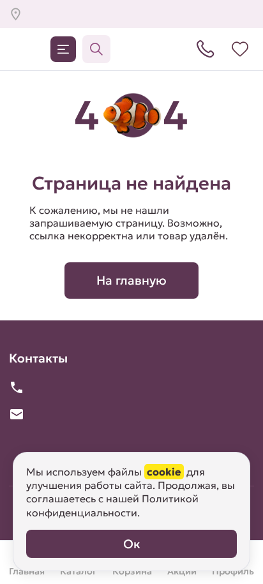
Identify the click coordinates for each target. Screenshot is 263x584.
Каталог (63, 49)
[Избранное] (240, 49)
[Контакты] (206, 49)
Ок (131, 543)
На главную (131, 280)
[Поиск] (96, 49)
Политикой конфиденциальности (112, 505)
